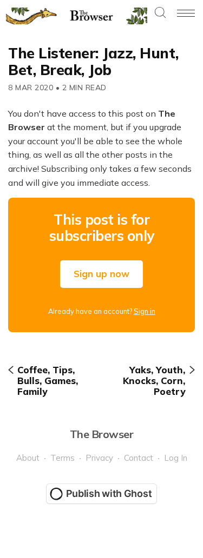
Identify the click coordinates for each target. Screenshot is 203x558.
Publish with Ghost (109, 493)
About (28, 458)
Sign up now (101, 273)
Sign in (144, 311)
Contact (138, 458)
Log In (175, 458)
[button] (160, 13)
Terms (62, 458)
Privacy (99, 458)
